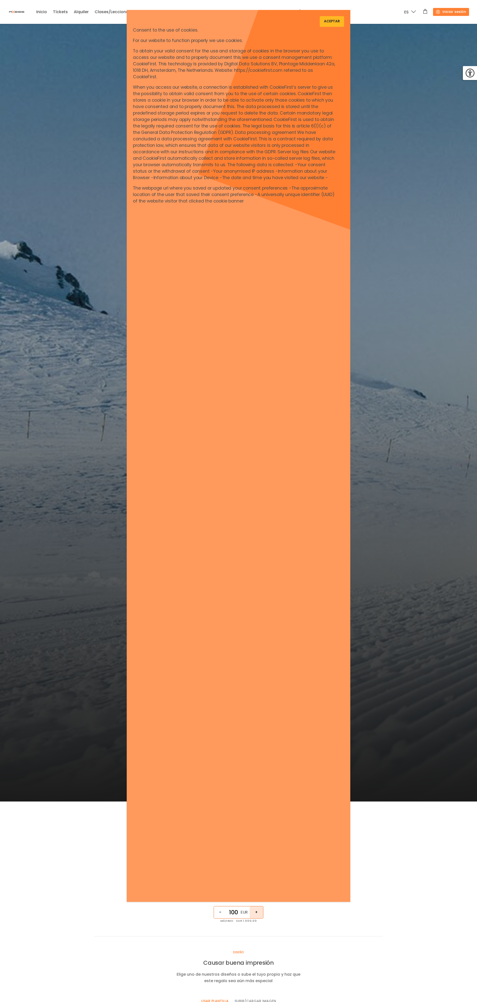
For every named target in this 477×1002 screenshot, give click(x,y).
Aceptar (332, 21)
